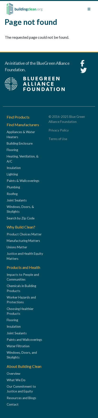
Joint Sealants (17, 200)
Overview (13, 373)
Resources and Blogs (21, 398)
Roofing (12, 194)
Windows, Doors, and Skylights (22, 355)
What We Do (16, 380)
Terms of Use (58, 139)
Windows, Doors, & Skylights (20, 209)
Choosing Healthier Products (20, 311)
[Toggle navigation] (89, 9)
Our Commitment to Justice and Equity (21, 389)
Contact (13, 404)
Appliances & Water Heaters (21, 134)
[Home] (25, 9)
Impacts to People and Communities (23, 277)
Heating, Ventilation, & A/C (23, 158)
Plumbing (13, 187)
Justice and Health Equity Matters (25, 256)
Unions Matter (17, 247)
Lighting (12, 174)
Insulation (14, 168)
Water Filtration (18, 346)
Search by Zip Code (20, 218)
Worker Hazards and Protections (21, 299)
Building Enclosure (20, 143)
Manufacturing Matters (23, 241)
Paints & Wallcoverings (23, 181)
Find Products (18, 117)
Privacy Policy (59, 130)
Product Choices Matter (24, 234)
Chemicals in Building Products (21, 288)
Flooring (12, 150)
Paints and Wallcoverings (24, 340)
